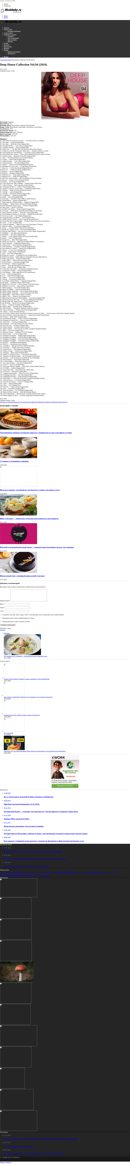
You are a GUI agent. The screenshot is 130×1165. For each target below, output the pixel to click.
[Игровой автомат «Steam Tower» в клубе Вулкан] (16, 960)
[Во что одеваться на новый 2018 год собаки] (17, 1109)
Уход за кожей (12, 40)
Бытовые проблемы (14, 31)
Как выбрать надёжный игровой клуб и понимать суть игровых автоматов (28, 697)
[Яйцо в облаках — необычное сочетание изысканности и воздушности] (18, 515)
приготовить (103, 872)
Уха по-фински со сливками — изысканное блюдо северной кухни (25, 656)
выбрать (17, 872)
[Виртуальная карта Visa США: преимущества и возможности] (15, 1024)
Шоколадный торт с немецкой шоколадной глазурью (22, 576)
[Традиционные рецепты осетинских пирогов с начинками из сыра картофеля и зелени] (18, 429)
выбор (11, 872)
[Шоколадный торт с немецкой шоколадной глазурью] (18, 572)
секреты (42, 875)
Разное (6, 50)
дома (23, 872)
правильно (82, 872)
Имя (2, 604)
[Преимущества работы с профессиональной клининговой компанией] (15, 918)
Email (2, 607)
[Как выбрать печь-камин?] (18, 896)
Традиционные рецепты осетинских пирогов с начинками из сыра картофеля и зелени (36, 433)
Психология (8, 46)
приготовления (112, 872)
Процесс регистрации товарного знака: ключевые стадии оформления (26, 679)
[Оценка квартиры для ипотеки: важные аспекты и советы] (15, 1003)
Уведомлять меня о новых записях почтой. (16, 621)
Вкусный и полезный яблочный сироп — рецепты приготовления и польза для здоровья (37, 547)
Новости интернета (14, 52)
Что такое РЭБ (8, 733)
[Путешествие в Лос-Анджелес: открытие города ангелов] (18, 1045)
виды (1, 872)
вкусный (6, 872)
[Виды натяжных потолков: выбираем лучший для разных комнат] (18, 1130)
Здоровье (11, 36)
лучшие (46, 872)
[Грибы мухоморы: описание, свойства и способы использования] (16, 982)
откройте (69, 872)
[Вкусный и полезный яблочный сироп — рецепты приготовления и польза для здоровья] (18, 543)
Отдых (6, 43)
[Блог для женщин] (11, 12)
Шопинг (6, 48)
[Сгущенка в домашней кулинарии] (18, 457)
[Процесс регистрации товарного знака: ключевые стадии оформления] (14, 677)
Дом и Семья (8, 29)
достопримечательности (31, 872)
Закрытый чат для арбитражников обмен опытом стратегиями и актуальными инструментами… (35, 751)
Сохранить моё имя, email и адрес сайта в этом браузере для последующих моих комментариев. (33, 615)
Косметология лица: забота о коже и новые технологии (22, 715)
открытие (77, 872)
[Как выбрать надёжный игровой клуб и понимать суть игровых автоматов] (14, 695)
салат (38, 875)
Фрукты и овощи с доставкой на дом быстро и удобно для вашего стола (30, 490)
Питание (7, 45)
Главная (6, 28)
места (51, 872)
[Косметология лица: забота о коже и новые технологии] (14, 713)
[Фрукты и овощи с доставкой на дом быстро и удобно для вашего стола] (18, 486)
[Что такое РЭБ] (14, 731)
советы (47, 875)
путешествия (23, 875)
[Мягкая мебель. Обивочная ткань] (15, 1067)
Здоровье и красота (10, 34)
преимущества (92, 872)
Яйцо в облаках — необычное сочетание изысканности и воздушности (29, 519)
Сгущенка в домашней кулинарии (14, 461)
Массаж (10, 41)
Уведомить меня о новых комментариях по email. (18, 618)
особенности (59, 872)
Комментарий (5, 601)
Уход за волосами (13, 38)
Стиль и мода (8, 33)
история (41, 872)
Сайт (1, 611)
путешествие (7, 875)
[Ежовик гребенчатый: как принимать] (12, 1088)
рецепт (34, 876)
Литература (11, 53)
